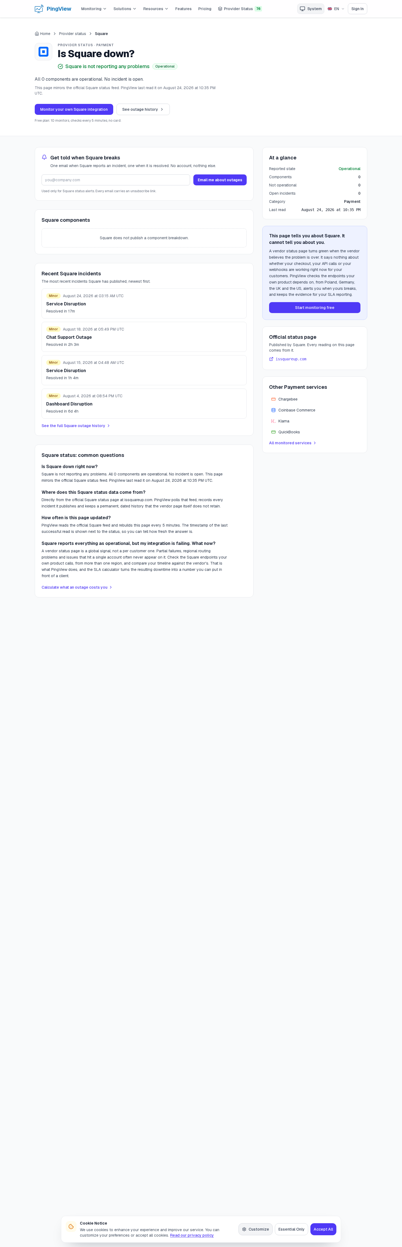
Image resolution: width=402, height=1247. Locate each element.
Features (183, 8)
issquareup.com (291, 359)
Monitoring (91, 8)
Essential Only (291, 1229)
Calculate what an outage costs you (74, 587)
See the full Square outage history (73, 425)
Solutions (122, 8)
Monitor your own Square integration (74, 109)
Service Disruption (66, 304)
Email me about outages (220, 179)
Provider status (72, 33)
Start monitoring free (314, 307)
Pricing (204, 8)
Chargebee (288, 399)
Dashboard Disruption (69, 404)
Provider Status (242, 8)
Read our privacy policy (192, 1235)
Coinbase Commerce (296, 410)
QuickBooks (289, 432)
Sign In (357, 8)
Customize (259, 1229)
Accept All (323, 1229)
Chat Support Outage (69, 337)
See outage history (140, 109)
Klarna (283, 421)
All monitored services (290, 442)
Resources (153, 8)
